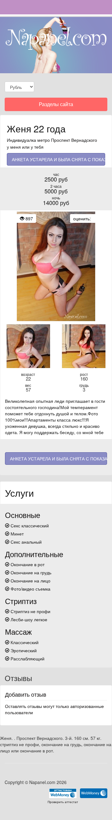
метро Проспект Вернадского (67, 140)
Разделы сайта (56, 105)
